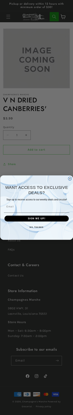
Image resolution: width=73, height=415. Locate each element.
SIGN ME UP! (36, 218)
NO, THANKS (36, 227)
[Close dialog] (70, 178)
